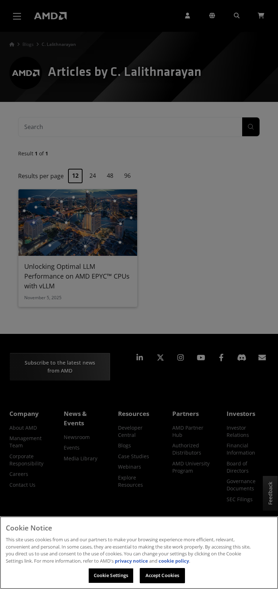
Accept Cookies (163, 575)
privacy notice (131, 561)
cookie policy (174, 561)
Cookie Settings (111, 575)
